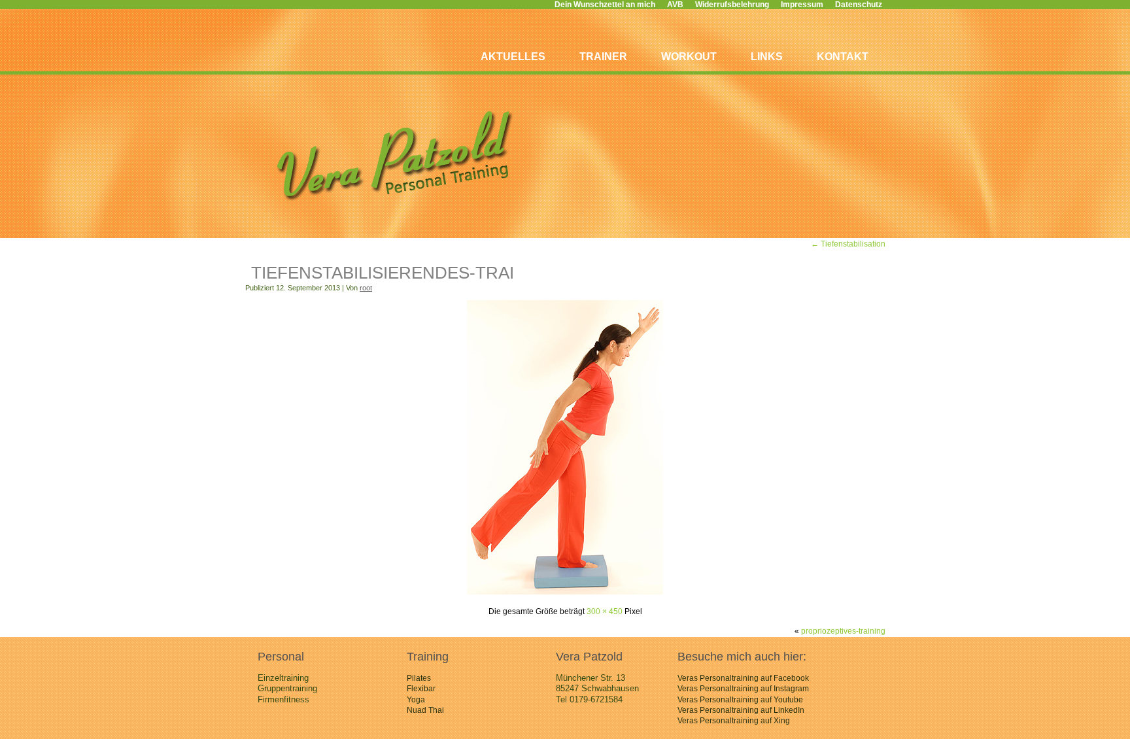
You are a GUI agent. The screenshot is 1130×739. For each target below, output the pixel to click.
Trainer (603, 56)
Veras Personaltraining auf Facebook (743, 678)
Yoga (416, 699)
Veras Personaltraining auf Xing (733, 720)
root (366, 288)
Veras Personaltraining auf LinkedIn (740, 710)
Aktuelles (513, 56)
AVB (675, 4)
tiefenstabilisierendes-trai (382, 273)
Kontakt (842, 56)
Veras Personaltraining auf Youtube (740, 699)
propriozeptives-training (843, 631)
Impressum (802, 4)
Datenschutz (858, 4)
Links (767, 56)
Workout (689, 56)
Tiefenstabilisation (848, 244)
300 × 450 (605, 611)
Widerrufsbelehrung (732, 4)
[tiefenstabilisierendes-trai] (565, 591)
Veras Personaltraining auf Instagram (743, 688)
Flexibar (421, 688)
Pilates (419, 678)
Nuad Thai (425, 710)
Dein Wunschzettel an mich (605, 4)
